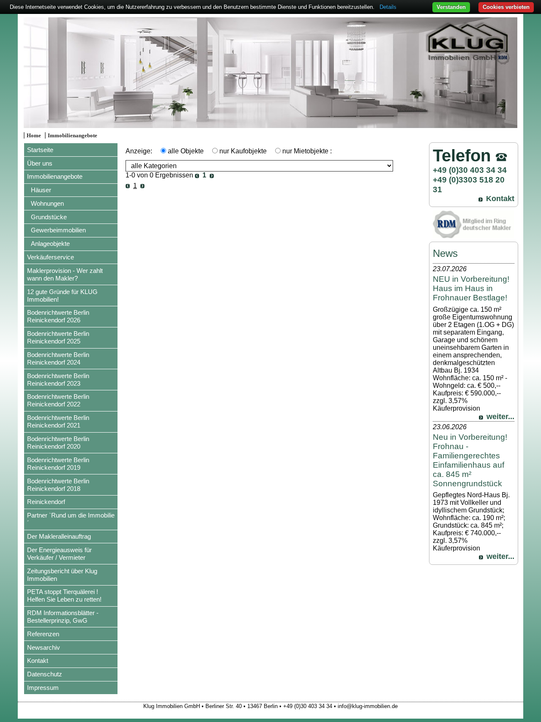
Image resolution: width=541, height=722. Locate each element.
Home (34, 136)
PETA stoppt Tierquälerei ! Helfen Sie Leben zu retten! (64, 595)
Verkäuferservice (50, 257)
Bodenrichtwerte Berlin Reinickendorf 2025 (58, 337)
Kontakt (37, 660)
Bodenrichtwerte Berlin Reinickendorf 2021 (58, 421)
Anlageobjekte (50, 243)
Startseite (40, 149)
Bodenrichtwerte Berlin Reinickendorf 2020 (58, 442)
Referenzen (43, 634)
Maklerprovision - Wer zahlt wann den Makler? (65, 274)
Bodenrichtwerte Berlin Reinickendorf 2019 (58, 463)
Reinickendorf (46, 501)
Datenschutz (44, 674)
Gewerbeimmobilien (58, 230)
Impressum (43, 687)
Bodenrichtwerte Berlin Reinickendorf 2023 (58, 379)
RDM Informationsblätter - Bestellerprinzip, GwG (62, 616)
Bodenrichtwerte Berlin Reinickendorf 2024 (58, 358)
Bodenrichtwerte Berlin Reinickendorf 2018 (58, 484)
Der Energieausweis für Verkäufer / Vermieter (59, 553)
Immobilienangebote (72, 136)
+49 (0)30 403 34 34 (470, 169)
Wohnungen (47, 203)
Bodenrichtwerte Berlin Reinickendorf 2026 (58, 316)
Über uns (39, 163)
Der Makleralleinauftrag (59, 536)
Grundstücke (49, 217)
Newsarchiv (43, 647)
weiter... (500, 416)
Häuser (41, 189)
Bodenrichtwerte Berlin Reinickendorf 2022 (58, 400)
